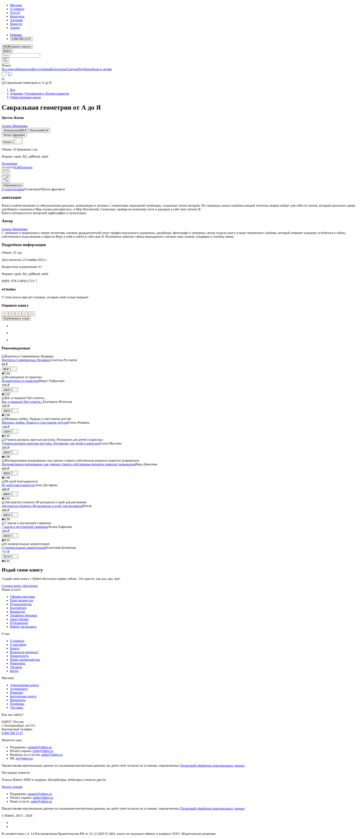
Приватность (19, 656)
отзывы (18, 189)
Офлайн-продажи (22, 596)
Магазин (16, 5)
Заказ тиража (19, 619)
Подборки (85, 69)
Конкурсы (17, 16)
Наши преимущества (25, 659)
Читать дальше (12, 787)
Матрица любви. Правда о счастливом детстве (35, 422)
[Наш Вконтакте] (12, 822)
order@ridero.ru (51, 754)
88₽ (6, 369)
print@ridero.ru (43, 751)
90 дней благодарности (18, 485)
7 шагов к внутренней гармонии (25, 527)
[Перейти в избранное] (4, 75)
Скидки (72, 69)
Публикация (19, 623)
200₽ (6, 410)
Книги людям (102, 69)
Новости (16, 24)
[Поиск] (5, 61)
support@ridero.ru (40, 747)
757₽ (6, 556)
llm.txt (14, 671)
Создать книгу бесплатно (20, 586)
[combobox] (180, 55)
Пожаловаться (12, 185)
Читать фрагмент (14, 135)
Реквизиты (17, 663)
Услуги (15, 12)
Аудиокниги (19, 689)
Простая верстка (21, 600)
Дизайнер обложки (23, 615)
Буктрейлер (18, 608)
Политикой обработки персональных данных (212, 765)
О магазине (18, 644)
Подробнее (9, 163)
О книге (7, 189)
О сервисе (17, 9)
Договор (16, 667)
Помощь (16, 34)
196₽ (6, 390)
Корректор (17, 611)
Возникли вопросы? (24, 652)
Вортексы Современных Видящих (26, 360)
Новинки (16, 692)
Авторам (16, 20)
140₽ (6, 431)
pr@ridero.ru (24, 758)
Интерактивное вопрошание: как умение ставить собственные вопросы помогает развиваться (69, 464)
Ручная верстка (21, 604)
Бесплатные (58, 69)
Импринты (24, 69)
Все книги (9, 69)
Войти (7, 51)
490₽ (6, 515)
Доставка (16, 707)
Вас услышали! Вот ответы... (22, 401)
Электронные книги (24, 685)
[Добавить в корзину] (18, 140)
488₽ (6, 494)
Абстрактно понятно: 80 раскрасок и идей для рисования (42, 506)
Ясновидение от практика (20, 381)
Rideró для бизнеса (23, 626)
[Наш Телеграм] (12, 826)
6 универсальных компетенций (24, 547)
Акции (15, 27)
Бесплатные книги (23, 696)
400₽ (6, 473)
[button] (180, 60)
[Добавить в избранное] (6, 172)
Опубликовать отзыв (16, 318)
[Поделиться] (6, 179)
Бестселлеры (41, 69)
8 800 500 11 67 (12, 733)
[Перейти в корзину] (9, 75)
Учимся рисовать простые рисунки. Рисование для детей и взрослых (51, 443)
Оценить (26, 167)
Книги (14, 648)
